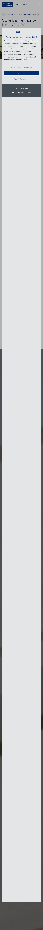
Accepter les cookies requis (21, 67)
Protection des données (21, 92)
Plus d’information (21, 79)
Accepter (21, 73)
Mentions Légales (21, 88)
